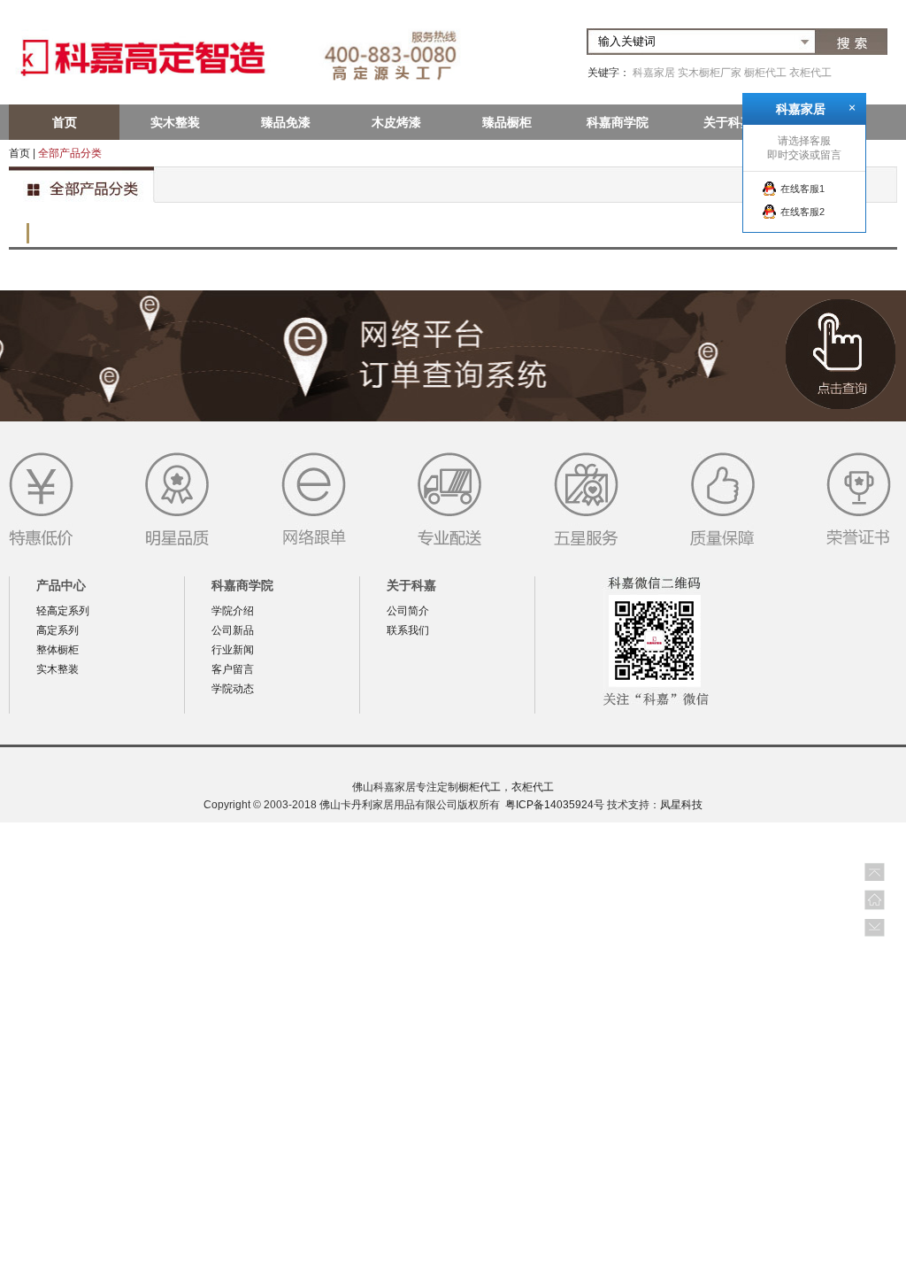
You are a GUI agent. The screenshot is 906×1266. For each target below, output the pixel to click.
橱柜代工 (765, 72)
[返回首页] (874, 900)
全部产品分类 (70, 153)
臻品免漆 (286, 122)
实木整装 (175, 122)
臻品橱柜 (507, 122)
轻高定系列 (62, 611)
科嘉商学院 (618, 122)
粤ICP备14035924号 (554, 805)
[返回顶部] (874, 871)
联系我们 (408, 630)
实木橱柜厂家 (709, 72)
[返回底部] (874, 929)
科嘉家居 (654, 72)
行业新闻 (232, 650)
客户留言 (232, 669)
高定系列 (57, 630)
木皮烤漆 (396, 122)
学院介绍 (232, 611)
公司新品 (232, 630)
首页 (64, 122)
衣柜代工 (810, 72)
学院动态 (232, 689)
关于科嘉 (728, 122)
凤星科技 (681, 805)
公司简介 (408, 611)
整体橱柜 (57, 650)
